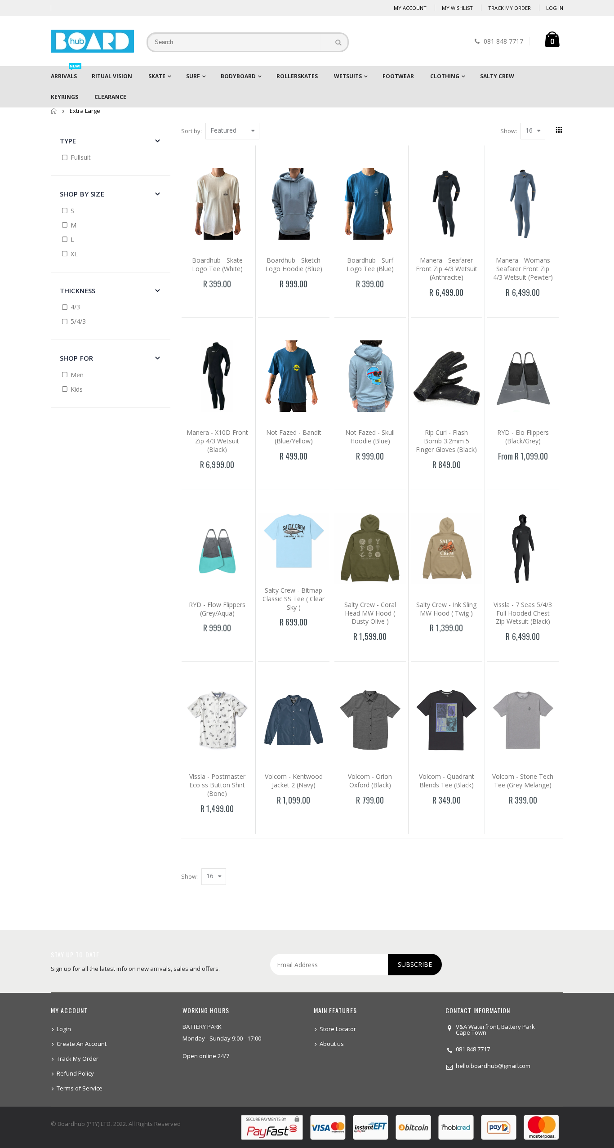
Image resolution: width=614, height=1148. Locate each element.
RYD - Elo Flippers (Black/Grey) (523, 436)
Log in (554, 7)
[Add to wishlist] (198, 300)
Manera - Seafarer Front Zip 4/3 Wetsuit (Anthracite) (446, 268)
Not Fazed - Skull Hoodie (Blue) (370, 436)
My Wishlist (457, 7)
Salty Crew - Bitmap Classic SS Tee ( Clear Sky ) (294, 599)
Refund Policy (75, 1073)
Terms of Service (79, 1088)
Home (54, 111)
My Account (410, 7)
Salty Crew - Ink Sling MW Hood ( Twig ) (446, 608)
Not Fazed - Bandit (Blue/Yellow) (293, 436)
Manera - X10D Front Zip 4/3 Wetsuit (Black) (217, 441)
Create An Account (82, 1044)
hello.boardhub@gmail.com (493, 1066)
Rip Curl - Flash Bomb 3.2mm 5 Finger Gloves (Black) (446, 441)
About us (332, 1044)
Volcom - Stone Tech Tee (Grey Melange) (522, 780)
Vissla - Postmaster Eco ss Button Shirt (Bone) (217, 785)
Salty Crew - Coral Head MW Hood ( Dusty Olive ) (370, 613)
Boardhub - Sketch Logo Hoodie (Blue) (293, 264)
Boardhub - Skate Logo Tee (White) (217, 264)
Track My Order (509, 7)
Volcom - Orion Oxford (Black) (370, 780)
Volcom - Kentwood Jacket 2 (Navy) (294, 780)
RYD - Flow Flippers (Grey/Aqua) (217, 608)
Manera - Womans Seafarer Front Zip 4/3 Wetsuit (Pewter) (523, 268)
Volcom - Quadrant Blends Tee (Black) (446, 780)
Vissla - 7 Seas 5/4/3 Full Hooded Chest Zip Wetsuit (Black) (523, 613)
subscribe (415, 964)
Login (64, 1029)
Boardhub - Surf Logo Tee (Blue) (370, 264)
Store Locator (338, 1029)
